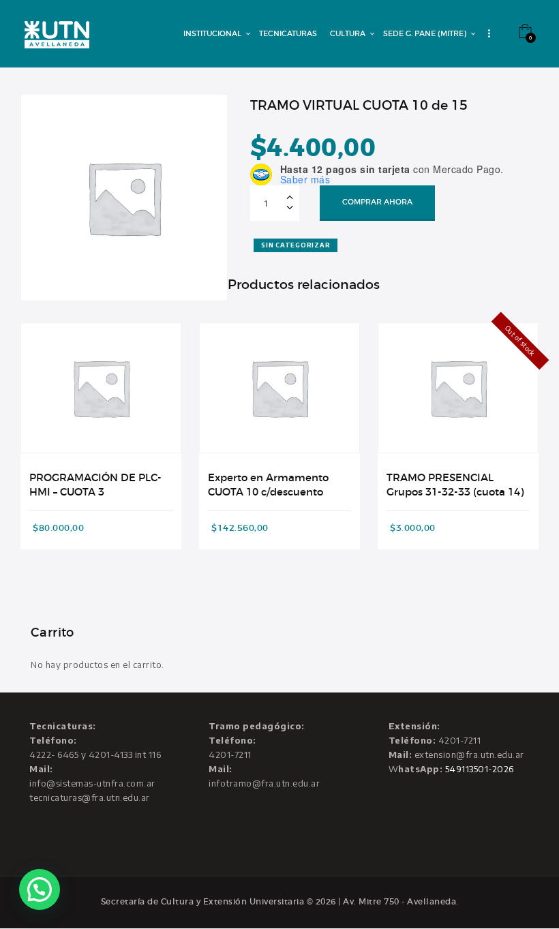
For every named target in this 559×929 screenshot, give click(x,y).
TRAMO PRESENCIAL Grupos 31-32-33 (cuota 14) (455, 485)
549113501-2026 (479, 768)
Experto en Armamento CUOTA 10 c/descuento (268, 485)
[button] (39, 889)
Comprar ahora (377, 202)
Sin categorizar (295, 245)
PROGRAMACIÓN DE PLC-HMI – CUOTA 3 (95, 485)
